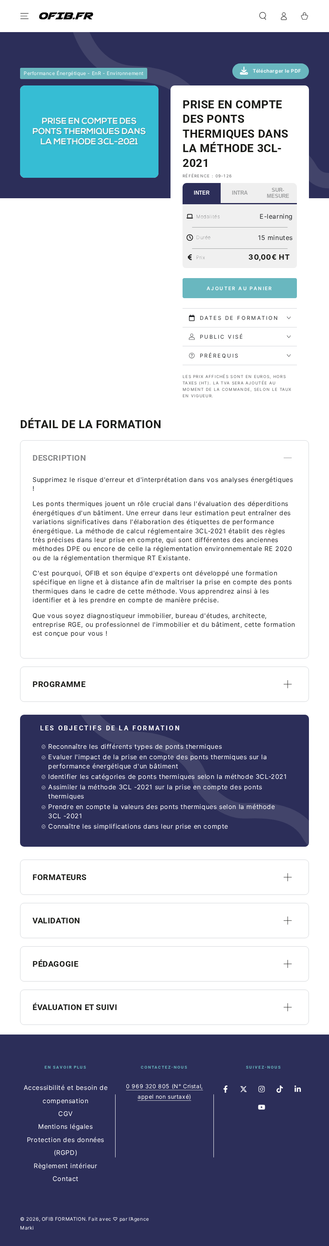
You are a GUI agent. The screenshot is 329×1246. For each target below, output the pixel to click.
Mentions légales (65, 1126)
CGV (65, 1114)
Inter (201, 193)
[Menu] (24, 16)
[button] (262, 16)
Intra (240, 193)
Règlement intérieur (65, 1166)
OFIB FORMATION (63, 1219)
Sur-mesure (278, 193)
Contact (66, 1179)
